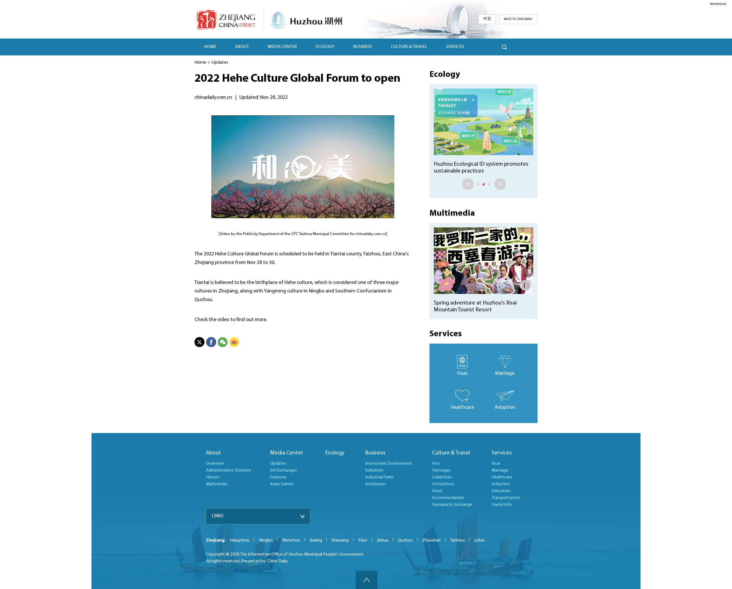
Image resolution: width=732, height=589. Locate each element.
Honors (213, 477)
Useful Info (502, 504)
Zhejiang (215, 540)
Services (445, 334)
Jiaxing (315, 540)
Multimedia (452, 213)
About (213, 453)
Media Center (286, 453)
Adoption (501, 484)
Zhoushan (431, 540)
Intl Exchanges (283, 470)
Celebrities (442, 477)
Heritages (441, 470)
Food (437, 491)
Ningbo (266, 540)
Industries (374, 470)
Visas (496, 463)
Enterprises (375, 484)
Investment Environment (388, 463)
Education (501, 491)
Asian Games (282, 484)
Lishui (479, 540)
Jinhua (382, 540)
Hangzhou (239, 540)
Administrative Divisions (228, 470)
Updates (220, 62)
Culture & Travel (451, 453)
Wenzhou (291, 540)
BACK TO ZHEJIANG (518, 19)
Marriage (500, 470)
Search (504, 47)
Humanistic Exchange (452, 504)
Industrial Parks (379, 477)
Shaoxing (340, 540)
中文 (487, 19)
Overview (215, 463)
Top (366, 580)
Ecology (444, 74)
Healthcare (502, 477)
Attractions (443, 484)
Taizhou (457, 540)
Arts (436, 463)
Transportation (506, 498)
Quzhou (405, 540)
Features (278, 477)
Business (375, 453)
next (500, 184)
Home (200, 62)
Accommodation (448, 498)
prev (468, 184)
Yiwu (362, 540)
